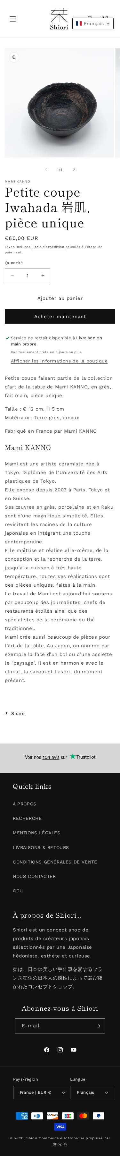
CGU (18, 890)
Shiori (31, 1138)
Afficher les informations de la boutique (59, 360)
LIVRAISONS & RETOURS (41, 847)
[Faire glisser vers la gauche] (46, 169)
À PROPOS (24, 803)
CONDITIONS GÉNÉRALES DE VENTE (55, 861)
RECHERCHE (27, 818)
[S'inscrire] (98, 1025)
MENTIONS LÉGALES (36, 832)
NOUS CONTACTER (34, 876)
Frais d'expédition (48, 247)
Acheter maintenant (60, 316)
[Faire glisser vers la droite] (74, 169)
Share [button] (18, 713)
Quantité (14, 262)
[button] (13, 19)
